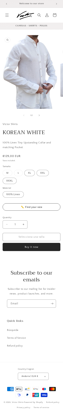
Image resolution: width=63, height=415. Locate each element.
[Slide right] (39, 115)
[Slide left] (24, 115)
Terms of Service (16, 338)
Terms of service (41, 407)
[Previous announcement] (6, 4)
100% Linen (13, 194)
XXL (42, 173)
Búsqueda (12, 330)
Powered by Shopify (33, 402)
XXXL (9, 180)
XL (29, 173)
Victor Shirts (17, 402)
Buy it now (31, 246)
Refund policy (15, 345)
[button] (7, 15)
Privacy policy (23, 407)
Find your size (31, 207)
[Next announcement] (56, 4)
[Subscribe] (52, 303)
